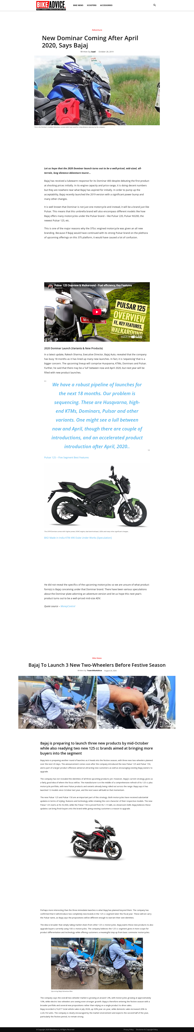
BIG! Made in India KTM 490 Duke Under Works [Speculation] (78, 537)
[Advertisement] (97, 20)
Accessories (106, 5)
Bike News (78, 5)
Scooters (91, 5)
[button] (154, 5)
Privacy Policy (129, 1029)
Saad (93, 52)
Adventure (97, 30)
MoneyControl (68, 606)
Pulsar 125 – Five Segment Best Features (66, 457)
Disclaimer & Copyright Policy (147, 1029)
